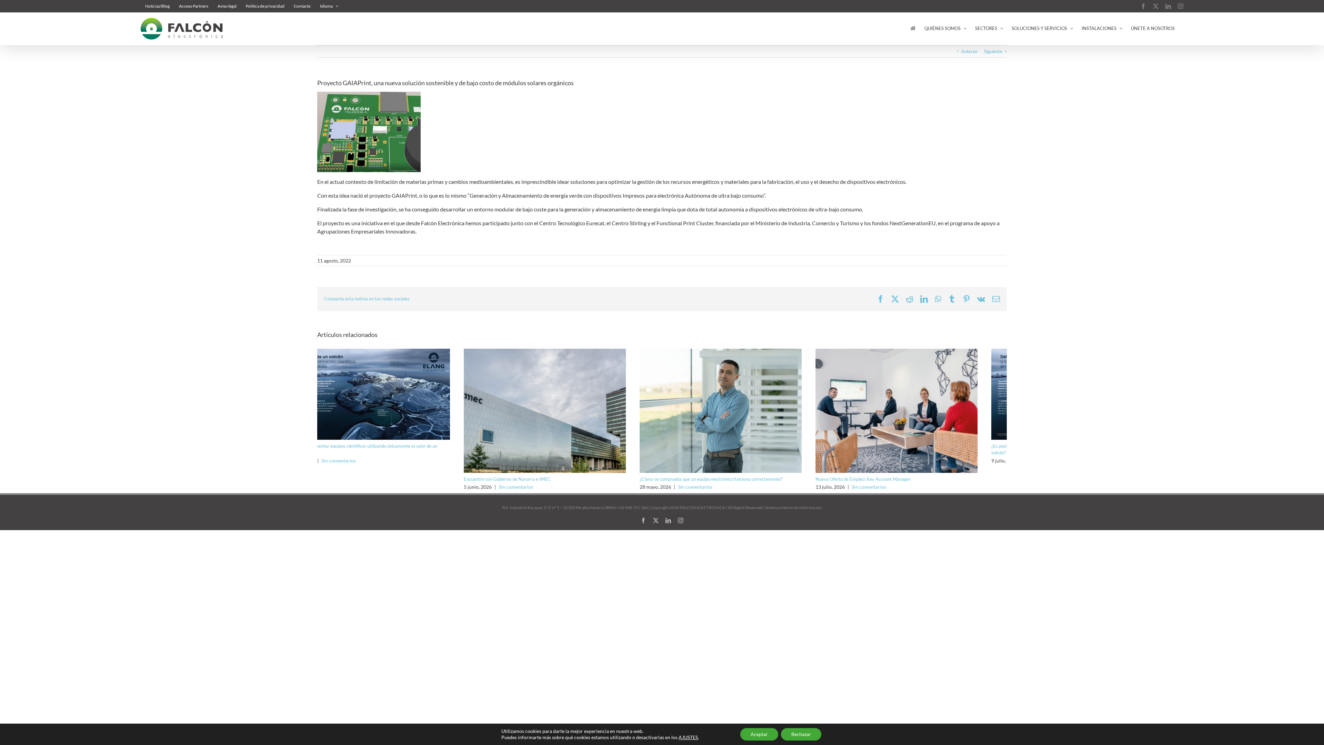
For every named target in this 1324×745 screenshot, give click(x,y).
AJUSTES (688, 737)
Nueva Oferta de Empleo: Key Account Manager (716, 479)
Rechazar (801, 734)
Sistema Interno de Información (793, 507)
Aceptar (759, 734)
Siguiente (993, 51)
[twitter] (656, 520)
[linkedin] (668, 520)
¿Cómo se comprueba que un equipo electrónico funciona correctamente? (564, 479)
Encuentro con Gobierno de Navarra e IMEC (360, 479)
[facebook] (643, 520)
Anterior (969, 51)
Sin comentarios (369, 487)
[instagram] (680, 520)
